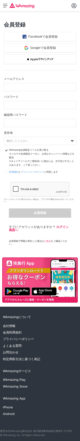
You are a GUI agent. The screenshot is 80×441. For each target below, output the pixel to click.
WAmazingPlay (14, 380)
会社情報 (9, 326)
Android (9, 414)
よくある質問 (12, 346)
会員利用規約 (12, 332)
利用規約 (13, 172)
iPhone (8, 407)
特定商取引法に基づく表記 (21, 359)
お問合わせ (10, 352)
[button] (40, 59)
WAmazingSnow (15, 386)
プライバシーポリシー (32, 172)
